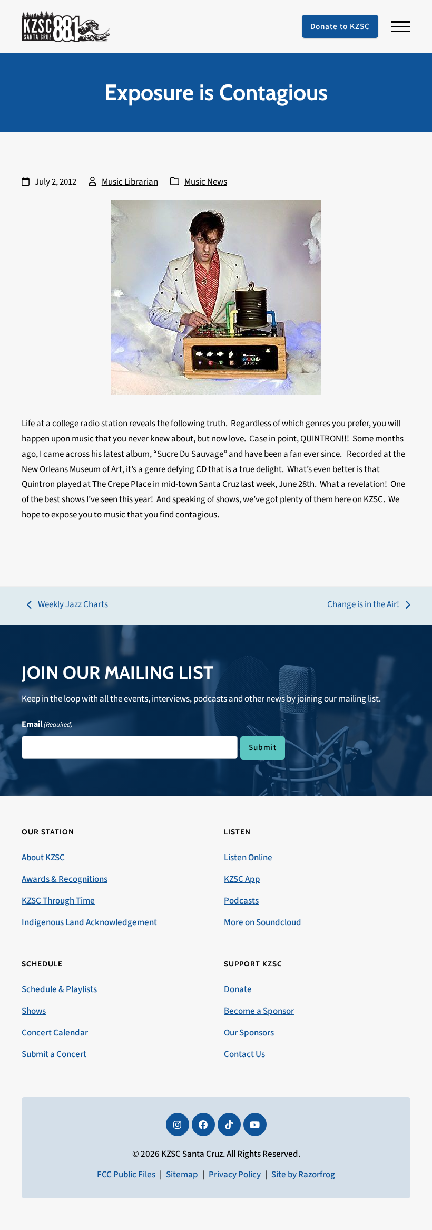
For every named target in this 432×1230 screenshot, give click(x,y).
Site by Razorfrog (303, 1174)
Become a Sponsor (259, 1011)
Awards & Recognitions (64, 879)
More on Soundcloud (262, 922)
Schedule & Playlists (59, 989)
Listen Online (248, 857)
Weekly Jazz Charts (67, 605)
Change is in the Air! (363, 605)
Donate (238, 989)
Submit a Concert (54, 1054)
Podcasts (241, 901)
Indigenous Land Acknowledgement (89, 922)
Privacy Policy (235, 1174)
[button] (400, 26)
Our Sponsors (249, 1032)
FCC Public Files (126, 1174)
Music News (205, 182)
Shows (34, 1011)
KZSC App (242, 879)
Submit (263, 747)
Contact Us (244, 1054)
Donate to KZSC (340, 26)
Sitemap (182, 1174)
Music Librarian (130, 182)
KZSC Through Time (58, 901)
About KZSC (43, 857)
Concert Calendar (55, 1032)
